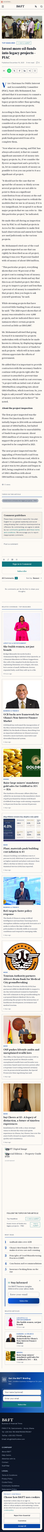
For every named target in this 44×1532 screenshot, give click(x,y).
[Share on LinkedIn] (25, 71)
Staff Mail (5, 1466)
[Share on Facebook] (19, 71)
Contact (5, 1462)
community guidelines (17, 530)
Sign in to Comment (22, 564)
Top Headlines (8, 43)
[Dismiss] (40, 1281)
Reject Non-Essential (22, 1515)
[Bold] (4, 560)
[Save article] (35, 71)
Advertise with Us (8, 1459)
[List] (16, 560)
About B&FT (6, 1452)
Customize (22, 1521)
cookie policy (8, 1510)
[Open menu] (3, 6)
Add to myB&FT (24, 43)
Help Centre (6, 1455)
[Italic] (8, 560)
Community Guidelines (10, 1486)
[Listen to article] (4, 71)
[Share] (30, 71)
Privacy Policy (7, 1479)
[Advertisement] (22, 1184)
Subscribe (22, 571)
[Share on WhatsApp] (9, 71)
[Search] (40, 6)
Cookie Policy (7, 1482)
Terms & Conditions (9, 1475)
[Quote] (12, 560)
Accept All (22, 1526)
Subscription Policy (9, 1489)
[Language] (35, 6)
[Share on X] (14, 71)
